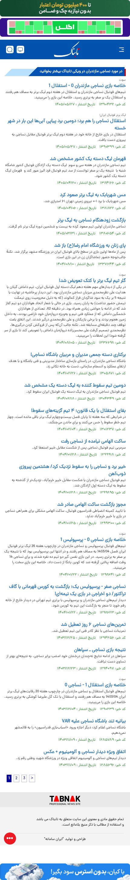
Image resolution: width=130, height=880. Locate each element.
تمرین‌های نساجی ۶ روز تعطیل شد (93, 624)
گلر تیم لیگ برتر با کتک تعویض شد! (92, 281)
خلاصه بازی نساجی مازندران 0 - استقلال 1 (87, 86)
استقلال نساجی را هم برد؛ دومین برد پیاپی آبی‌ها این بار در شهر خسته (67, 125)
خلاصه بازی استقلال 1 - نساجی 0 (95, 685)
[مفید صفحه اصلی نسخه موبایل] (65, 27)
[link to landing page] (67, 49)
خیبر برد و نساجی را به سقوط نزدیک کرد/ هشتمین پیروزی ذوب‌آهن (72, 470)
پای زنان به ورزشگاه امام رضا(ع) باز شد (90, 245)
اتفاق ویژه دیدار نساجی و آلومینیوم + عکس (85, 752)
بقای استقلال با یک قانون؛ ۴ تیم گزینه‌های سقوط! (78, 411)
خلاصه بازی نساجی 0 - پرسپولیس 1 (93, 540)
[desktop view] (20, 49)
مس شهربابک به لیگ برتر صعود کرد (93, 195)
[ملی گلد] (65, 8)
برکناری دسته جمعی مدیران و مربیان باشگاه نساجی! (78, 355)
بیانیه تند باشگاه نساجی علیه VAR (94, 721)
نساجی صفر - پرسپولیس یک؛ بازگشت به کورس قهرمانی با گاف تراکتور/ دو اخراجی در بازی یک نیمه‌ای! (67, 590)
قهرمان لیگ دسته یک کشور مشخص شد (88, 159)
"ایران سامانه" (54, 839)
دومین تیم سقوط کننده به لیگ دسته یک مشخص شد (75, 385)
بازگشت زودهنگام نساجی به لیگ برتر (91, 220)
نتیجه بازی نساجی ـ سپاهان (100, 650)
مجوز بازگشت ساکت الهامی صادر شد (91, 504)
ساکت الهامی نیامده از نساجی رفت (93, 441)
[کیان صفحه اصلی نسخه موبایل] (65, 871)
